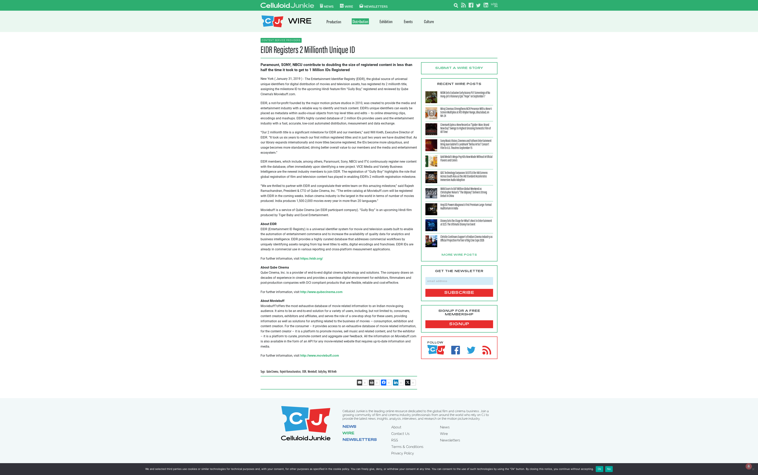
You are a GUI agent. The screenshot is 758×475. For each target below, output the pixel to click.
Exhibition (386, 22)
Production (333, 22)
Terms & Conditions (407, 447)
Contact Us (400, 434)
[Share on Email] (359, 382)
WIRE (299, 22)
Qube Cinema (272, 372)
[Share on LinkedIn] (396, 382)
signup (459, 324)
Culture (429, 22)
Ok (599, 468)
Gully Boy (322, 372)
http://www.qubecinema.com (321, 291)
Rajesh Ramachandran (290, 372)
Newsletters (376, 6)
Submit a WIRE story (459, 68)
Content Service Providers (281, 40)
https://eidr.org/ (311, 258)
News (329, 6)
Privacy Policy (402, 453)
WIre (349, 6)
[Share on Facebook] (384, 382)
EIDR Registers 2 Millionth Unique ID (308, 51)
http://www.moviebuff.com (319, 355)
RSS (394, 440)
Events (408, 22)
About (396, 427)
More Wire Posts (459, 255)
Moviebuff (312, 372)
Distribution (360, 22)
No (609, 468)
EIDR (304, 372)
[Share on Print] (371, 382)
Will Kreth (332, 372)
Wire (348, 433)
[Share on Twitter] (408, 382)
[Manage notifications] (749, 466)
